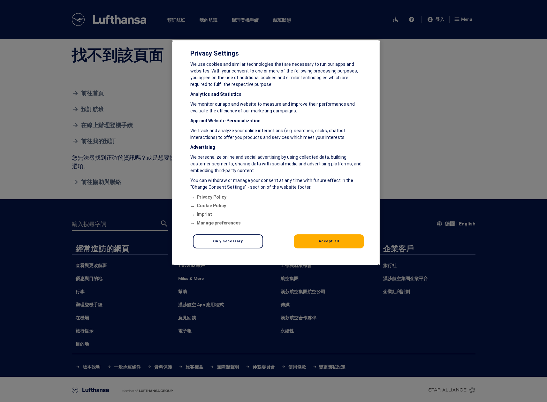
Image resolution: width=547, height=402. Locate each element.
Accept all (329, 241)
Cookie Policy (211, 205)
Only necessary (228, 241)
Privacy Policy (211, 197)
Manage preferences (219, 222)
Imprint (204, 214)
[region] (276, 152)
